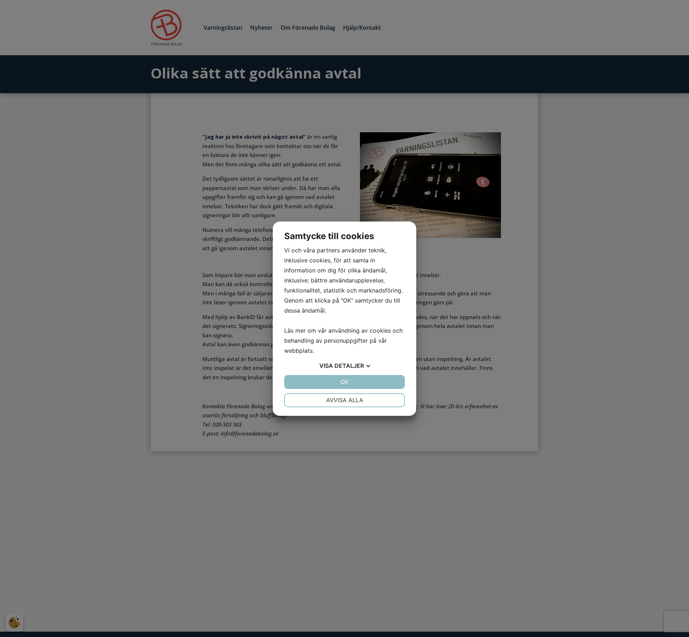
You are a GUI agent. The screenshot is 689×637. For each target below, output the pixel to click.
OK (344, 381)
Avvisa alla (344, 400)
